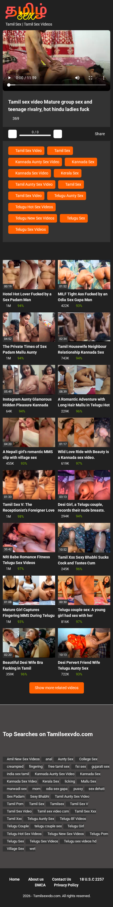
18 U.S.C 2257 (92, 879)
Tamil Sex (61, 150)
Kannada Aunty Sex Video (37, 162)
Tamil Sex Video (28, 150)
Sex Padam (15, 796)
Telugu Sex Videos (30, 229)
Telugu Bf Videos (73, 819)
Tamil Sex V (79, 804)
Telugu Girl (75, 826)
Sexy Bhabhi (39, 796)
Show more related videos (56, 688)
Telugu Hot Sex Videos (34, 207)
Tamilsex (57, 804)
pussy (78, 789)
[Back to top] (103, 896)
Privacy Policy (66, 885)
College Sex (88, 759)
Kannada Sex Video (31, 173)
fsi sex (80, 766)
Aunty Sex (65, 759)
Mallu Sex (88, 781)
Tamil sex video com (53, 811)
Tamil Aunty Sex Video (34, 184)
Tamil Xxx (14, 819)
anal (49, 759)
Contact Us (61, 879)
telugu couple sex (48, 826)
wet (32, 849)
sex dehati (96, 789)
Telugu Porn (99, 834)
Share (99, 134)
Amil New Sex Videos (23, 759)
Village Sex (15, 849)
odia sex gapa (56, 789)
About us (36, 879)
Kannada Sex (82, 162)
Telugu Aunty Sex (68, 195)
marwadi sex (17, 789)
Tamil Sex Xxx (85, 811)
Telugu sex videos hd (80, 841)
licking (70, 781)
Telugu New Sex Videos (34, 218)
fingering (36, 766)
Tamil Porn (15, 804)
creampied (15, 766)
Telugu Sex (75, 218)
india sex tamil (18, 774)
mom (36, 789)
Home (14, 879)
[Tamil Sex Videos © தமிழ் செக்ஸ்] (25, 10)
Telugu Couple (18, 826)
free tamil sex (58, 766)
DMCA (40, 885)
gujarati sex (100, 766)
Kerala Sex (69, 173)
